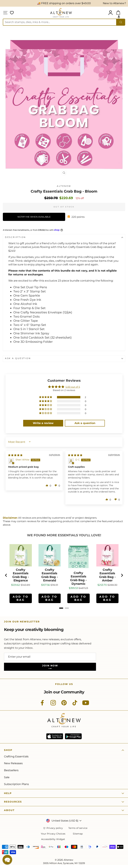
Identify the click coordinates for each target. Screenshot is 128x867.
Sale (7, 777)
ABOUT (9, 810)
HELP (8, 793)
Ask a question (18, 358)
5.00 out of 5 (73, 387)
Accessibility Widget (53, 839)
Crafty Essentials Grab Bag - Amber (107, 575)
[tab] (61, 608)
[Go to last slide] (6, 575)
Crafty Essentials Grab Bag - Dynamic (78, 578)
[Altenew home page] (61, 12)
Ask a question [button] (84, 423)
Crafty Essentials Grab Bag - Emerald (49, 575)
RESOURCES (13, 801)
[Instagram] (53, 704)
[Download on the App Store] (54, 736)
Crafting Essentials (16, 756)
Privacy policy (54, 828)
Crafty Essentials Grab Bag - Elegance (20, 575)
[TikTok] (74, 704)
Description (15, 237)
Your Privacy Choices (53, 833)
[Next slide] (121, 575)
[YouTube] (85, 704)
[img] (15, 455)
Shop (8, 750)
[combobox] (59, 22)
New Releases (13, 763)
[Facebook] (42, 704)
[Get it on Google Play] (73, 736)
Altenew (64, 186)
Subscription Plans (16, 784)
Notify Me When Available (34, 216)
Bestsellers (11, 770)
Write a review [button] (43, 423)
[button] (119, 17)
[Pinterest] (64, 704)
